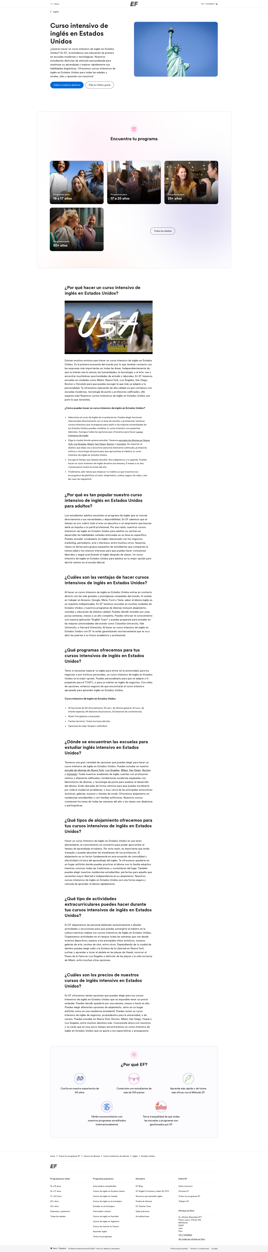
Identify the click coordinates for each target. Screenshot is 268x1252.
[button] (55, 4)
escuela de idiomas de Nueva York (84, 770)
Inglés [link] (135, 1156)
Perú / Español (59, 1248)
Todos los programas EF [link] (69, 1156)
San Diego (100, 444)
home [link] (52, 1156)
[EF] (134, 4)
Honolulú (121, 444)
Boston (110, 444)
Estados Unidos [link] (148, 1156)
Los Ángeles (80, 444)
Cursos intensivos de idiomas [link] (116, 1156)
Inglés (56, 12)
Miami (90, 444)
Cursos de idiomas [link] (92, 1156)
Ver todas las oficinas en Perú (191, 1239)
